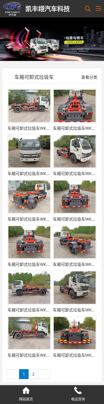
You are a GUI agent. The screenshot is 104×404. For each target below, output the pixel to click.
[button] (46, 55)
